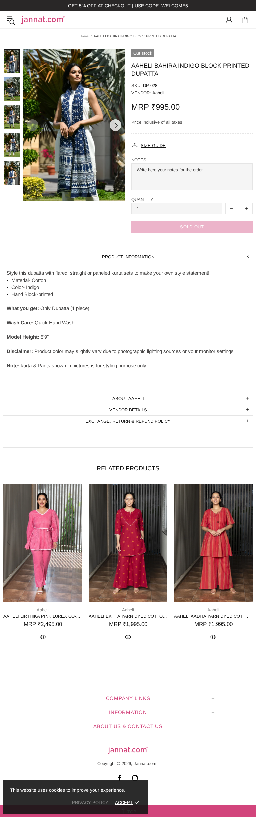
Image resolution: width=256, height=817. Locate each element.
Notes (138, 159)
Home (84, 36)
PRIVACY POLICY (90, 802)
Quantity (142, 199)
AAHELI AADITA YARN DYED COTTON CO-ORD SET (213, 616)
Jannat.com (43, 20)
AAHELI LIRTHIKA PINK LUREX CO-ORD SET (42, 616)
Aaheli (158, 92)
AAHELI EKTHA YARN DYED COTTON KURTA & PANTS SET (128, 616)
